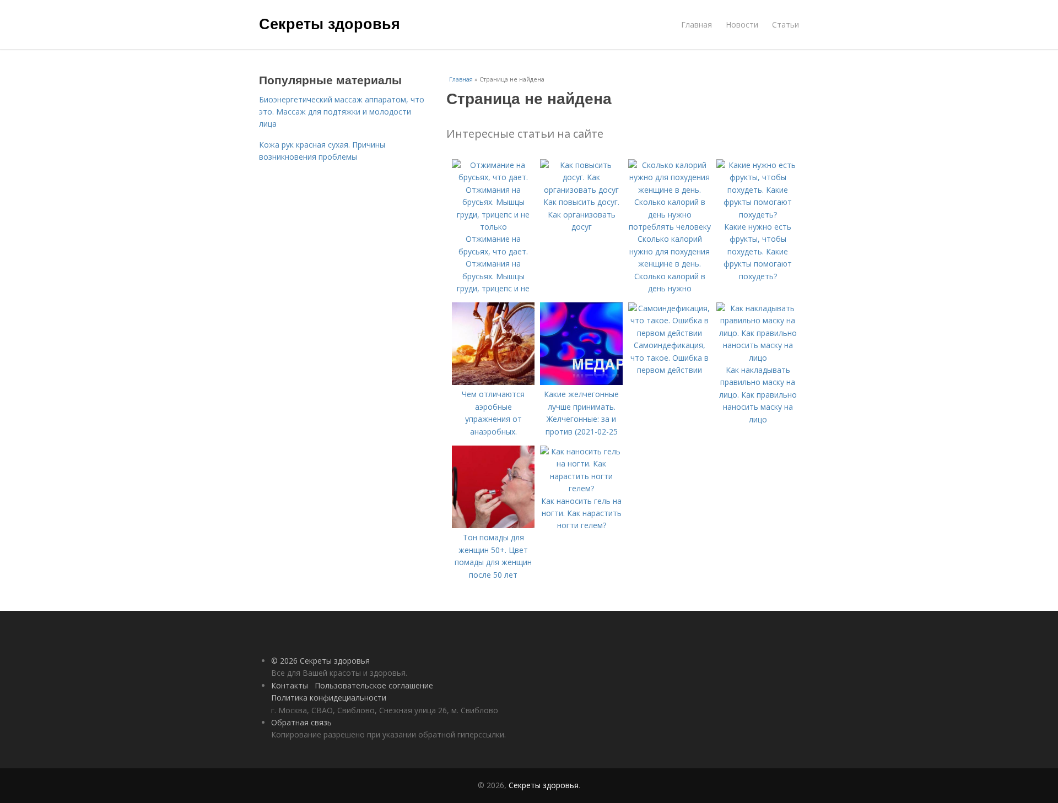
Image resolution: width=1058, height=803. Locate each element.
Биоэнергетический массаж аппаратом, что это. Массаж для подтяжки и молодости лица (341, 111)
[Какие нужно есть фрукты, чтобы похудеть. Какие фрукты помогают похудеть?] (757, 214)
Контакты (289, 685)
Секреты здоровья (329, 23)
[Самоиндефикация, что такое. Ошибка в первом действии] (669, 333)
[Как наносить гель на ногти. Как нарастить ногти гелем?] (581, 488)
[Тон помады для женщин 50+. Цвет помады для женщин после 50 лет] (493, 525)
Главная (696, 24)
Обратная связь (301, 722)
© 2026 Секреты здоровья (320, 660)
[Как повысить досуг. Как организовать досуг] (581, 190)
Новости (742, 24)
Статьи (785, 24)
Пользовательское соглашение (374, 685)
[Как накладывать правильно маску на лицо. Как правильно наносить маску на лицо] (757, 357)
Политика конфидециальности (328, 697)
